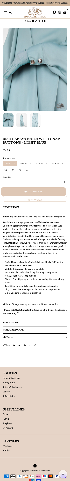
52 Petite (41, 163)
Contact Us (7, 414)
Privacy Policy (9, 383)
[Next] (64, 69)
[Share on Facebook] (33, 21)
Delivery (6, 392)
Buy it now (35, 200)
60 (20, 170)
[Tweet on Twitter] (36, 21)
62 (27, 170)
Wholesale (8, 446)
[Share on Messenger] (45, 21)
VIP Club (6, 450)
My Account (8, 428)
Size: (9, 158)
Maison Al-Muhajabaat (41, 471)
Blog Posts (7, 423)
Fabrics (6, 419)
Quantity (7, 177)
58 (13, 170)
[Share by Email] (42, 21)
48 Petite (9, 163)
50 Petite (25, 163)
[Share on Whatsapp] (39, 21)
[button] (35, 207)
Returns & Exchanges (12, 387)
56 (5, 170)
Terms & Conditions (11, 378)
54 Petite (57, 163)
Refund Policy (9, 396)
